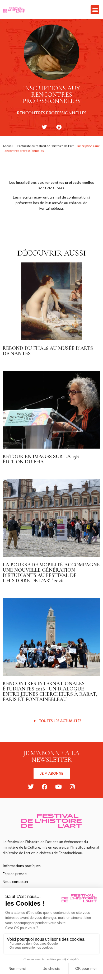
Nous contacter (16, 881)
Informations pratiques (22, 865)
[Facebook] (45, 787)
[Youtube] (58, 787)
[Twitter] (31, 787)
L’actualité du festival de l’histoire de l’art (45, 146)
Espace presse (15, 873)
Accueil (8, 146)
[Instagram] (72, 787)
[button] (95, 9)
